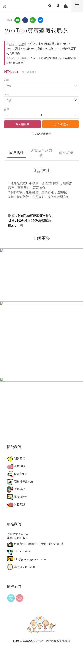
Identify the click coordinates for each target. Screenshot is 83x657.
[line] (17, 20)
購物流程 (19, 489)
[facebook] (25, 20)
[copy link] (40, 20)
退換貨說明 (20, 497)
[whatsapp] (33, 20)
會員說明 (19, 466)
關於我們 (19, 458)
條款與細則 (20, 474)
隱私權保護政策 (23, 481)
